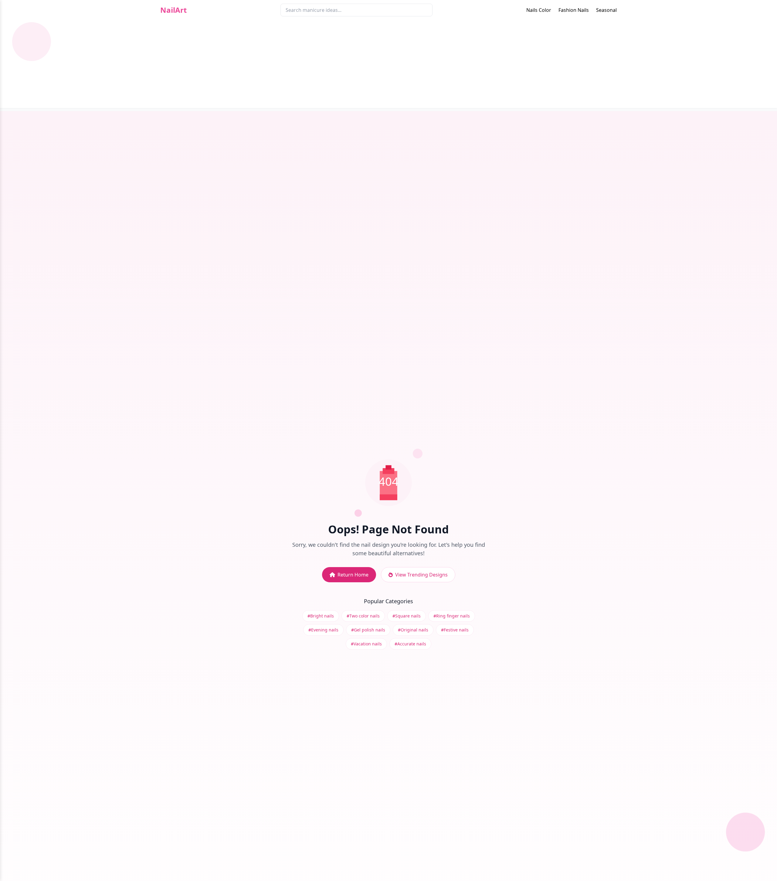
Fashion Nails (573, 10)
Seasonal (606, 10)
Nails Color (538, 10)
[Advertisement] (388, 65)
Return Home (353, 574)
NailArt (173, 10)
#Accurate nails (410, 644)
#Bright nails (320, 616)
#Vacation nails (366, 644)
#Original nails (413, 630)
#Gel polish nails (368, 630)
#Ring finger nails (451, 616)
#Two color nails (363, 616)
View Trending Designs (421, 574)
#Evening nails (323, 630)
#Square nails (406, 616)
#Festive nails (455, 630)
